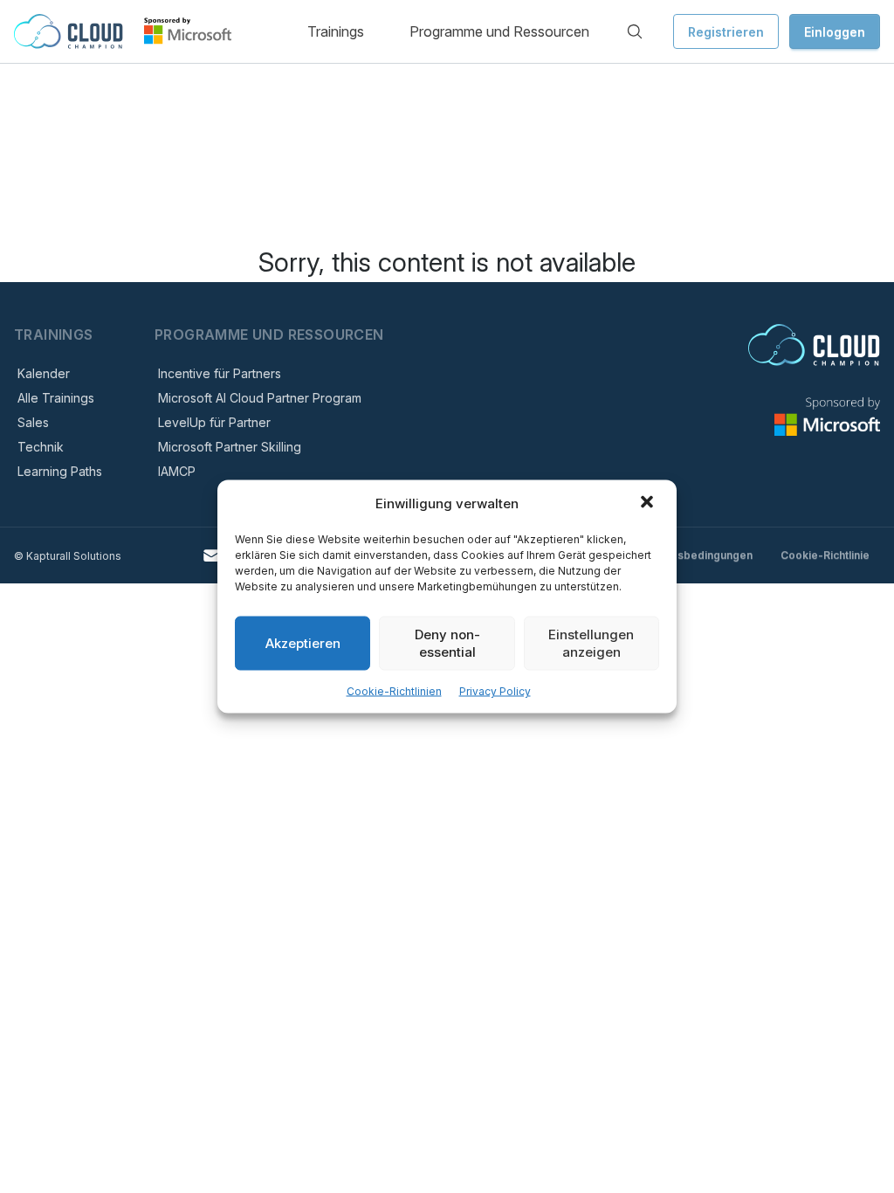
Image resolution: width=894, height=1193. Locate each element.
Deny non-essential (447, 643)
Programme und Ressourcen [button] (499, 31)
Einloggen (834, 31)
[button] (648, 503)
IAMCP (177, 471)
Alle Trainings (55, 397)
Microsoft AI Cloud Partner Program (259, 397)
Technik (40, 446)
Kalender (43, 373)
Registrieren (726, 31)
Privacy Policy (495, 691)
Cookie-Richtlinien (394, 691)
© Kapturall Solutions (67, 555)
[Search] (634, 31)
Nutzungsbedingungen (694, 555)
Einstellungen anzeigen (591, 643)
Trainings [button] (335, 31)
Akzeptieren (302, 643)
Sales (33, 422)
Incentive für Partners (219, 373)
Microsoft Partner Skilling (229, 446)
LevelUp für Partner (214, 422)
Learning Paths (59, 471)
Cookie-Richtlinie (825, 555)
